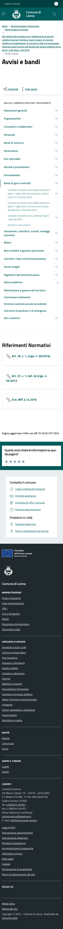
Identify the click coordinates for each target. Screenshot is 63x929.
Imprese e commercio (13, 663)
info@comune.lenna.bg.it (23, 820)
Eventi (5, 772)
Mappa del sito (10, 909)
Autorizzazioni (9, 715)
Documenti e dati (11, 629)
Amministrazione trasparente (17, 848)
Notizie (5, 738)
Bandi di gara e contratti (16, 29)
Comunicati (8, 743)
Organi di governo (11, 598)
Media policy (8, 904)
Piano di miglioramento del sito (18, 874)
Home (5, 26)
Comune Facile (9, 918)
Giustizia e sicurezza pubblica (17, 694)
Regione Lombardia (12, 3)
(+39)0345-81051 (16, 805)
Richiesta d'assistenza (14, 843)
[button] (31, 110)
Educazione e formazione (15, 689)
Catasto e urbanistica (13, 673)
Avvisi (5, 749)
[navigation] (3, 14)
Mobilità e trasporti (12, 684)
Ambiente (7, 705)
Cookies (6, 864)
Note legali (8, 859)
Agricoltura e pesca (12, 720)
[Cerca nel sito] (54, 14)
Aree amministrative (13, 603)
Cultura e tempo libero (14, 652)
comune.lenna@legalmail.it (16, 816)
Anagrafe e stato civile (14, 647)
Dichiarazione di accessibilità (17, 869)
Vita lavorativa (9, 658)
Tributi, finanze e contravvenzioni (19, 699)
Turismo (6, 679)
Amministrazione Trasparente (25, 26)
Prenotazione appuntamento (17, 833)
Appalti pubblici (10, 668)
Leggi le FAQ (8, 827)
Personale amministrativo (15, 624)
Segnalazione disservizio (15, 838)
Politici (5, 619)
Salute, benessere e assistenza (18, 710)
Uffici (4, 608)
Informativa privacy (12, 854)
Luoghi (5, 767)
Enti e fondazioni (11, 614)
